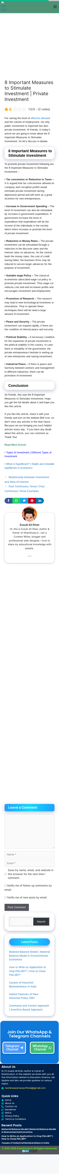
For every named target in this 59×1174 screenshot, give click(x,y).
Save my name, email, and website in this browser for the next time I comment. (30, 874)
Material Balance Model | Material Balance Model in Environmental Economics (29, 1130)
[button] (54, 6)
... (29, 554)
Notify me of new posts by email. (27, 897)
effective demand (40, 118)
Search (41, 921)
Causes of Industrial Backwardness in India (25, 1142)
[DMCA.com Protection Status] (29, 1151)
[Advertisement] (29, 44)
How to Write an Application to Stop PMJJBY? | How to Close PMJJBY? (27, 1137)
